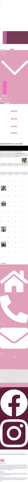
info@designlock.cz (2, 352)
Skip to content (2, 0)
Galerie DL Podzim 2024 (5, 83)
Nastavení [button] (1, 456)
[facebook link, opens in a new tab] (0, 47)
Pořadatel (2, 44)
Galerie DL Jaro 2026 (4, 31)
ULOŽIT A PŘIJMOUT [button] (2, 481)
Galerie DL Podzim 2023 (5, 35)
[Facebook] (14, 356)
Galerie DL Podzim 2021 (5, 39)
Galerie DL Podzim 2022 (5, 87)
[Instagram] (14, 358)
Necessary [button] (1, 470)
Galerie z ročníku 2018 (5, 43)
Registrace (3, 96)
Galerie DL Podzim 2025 (5, 32)
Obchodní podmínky (4, 45)
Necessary (2, 471)
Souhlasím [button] (4, 456)
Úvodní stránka (4, 52)
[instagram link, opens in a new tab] (1, 47)
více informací (14, 111)
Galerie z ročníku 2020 (5, 91)
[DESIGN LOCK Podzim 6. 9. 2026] (4, 1)
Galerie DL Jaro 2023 (4, 36)
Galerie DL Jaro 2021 (4, 40)
